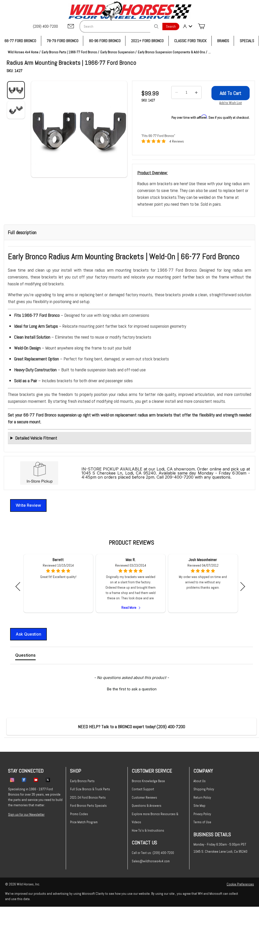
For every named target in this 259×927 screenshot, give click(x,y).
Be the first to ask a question (132, 689)
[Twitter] (47, 779)
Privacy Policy (202, 814)
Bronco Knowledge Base (148, 781)
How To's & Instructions (148, 830)
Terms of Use (202, 822)
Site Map (199, 805)
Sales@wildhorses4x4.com (151, 861)
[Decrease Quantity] (176, 92)
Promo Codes (79, 814)
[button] (79, 129)
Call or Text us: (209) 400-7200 (153, 853)
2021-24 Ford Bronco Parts (88, 797)
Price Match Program (84, 822)
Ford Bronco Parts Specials (88, 805)
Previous (19, 586)
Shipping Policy (203, 789)
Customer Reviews (144, 797)
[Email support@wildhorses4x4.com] (70, 26)
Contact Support (143, 789)
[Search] (156, 26)
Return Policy (202, 797)
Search (171, 26)
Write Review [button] (28, 505)
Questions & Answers (146, 805)
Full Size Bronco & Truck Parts (90, 789)
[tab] (25, 656)
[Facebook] (24, 779)
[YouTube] (35, 779)
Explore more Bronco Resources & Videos (155, 818)
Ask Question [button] (28, 634)
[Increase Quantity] (196, 92)
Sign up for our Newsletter (26, 814)
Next (240, 586)
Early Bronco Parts (82, 781)
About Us (199, 781)
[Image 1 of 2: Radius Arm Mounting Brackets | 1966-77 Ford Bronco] (16, 90)
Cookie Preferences (240, 884)
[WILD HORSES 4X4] (129, 10)
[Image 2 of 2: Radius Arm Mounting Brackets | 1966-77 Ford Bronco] (16, 110)
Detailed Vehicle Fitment (36, 438)
